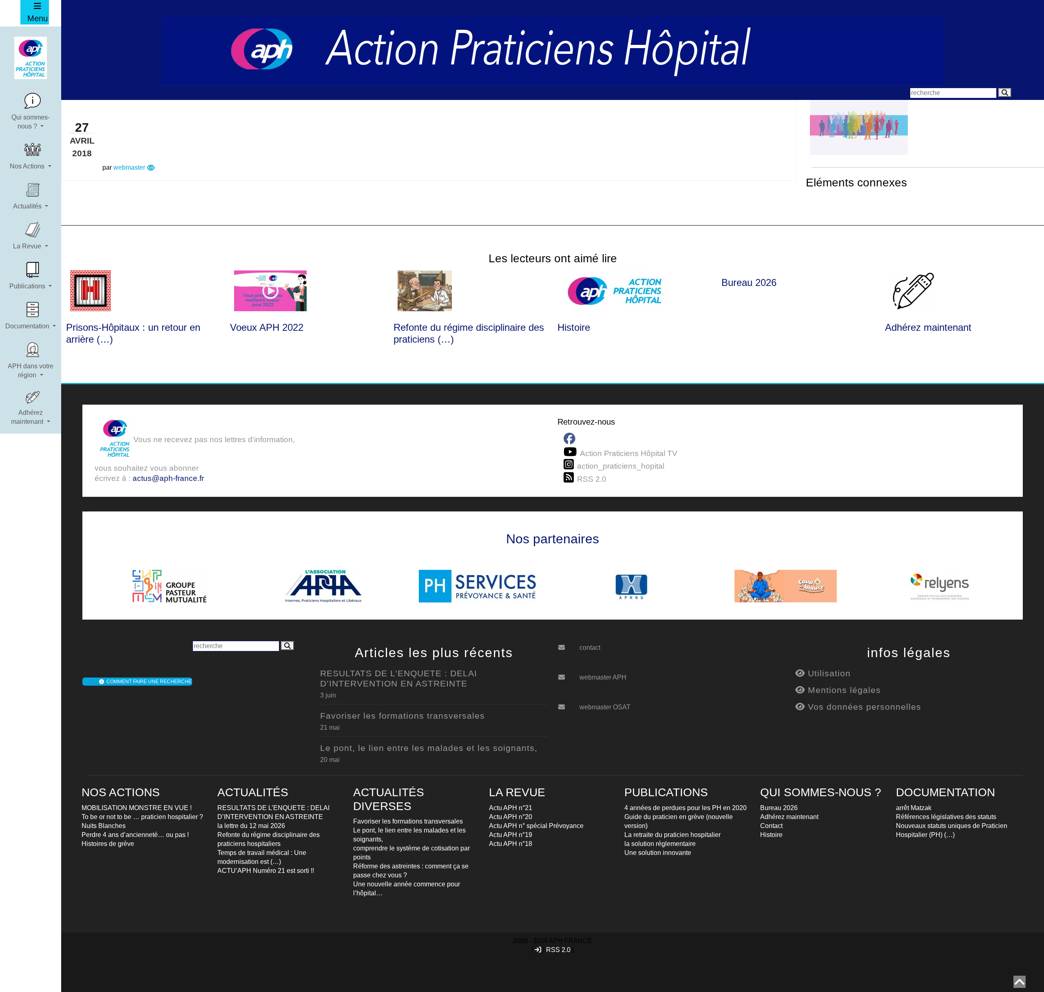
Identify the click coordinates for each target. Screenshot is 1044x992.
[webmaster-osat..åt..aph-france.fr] (567, 704)
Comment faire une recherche (148, 681)
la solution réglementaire (660, 843)
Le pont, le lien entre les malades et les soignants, (428, 748)
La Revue (28, 246)
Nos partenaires (552, 538)
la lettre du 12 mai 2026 (251, 825)
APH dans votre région (30, 371)
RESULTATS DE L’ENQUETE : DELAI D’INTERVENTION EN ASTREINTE (398, 678)
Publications (28, 286)
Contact (771, 825)
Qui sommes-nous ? (30, 122)
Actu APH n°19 (510, 834)
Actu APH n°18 (510, 843)
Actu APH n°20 (510, 816)
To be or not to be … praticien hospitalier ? (142, 816)
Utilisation (828, 673)
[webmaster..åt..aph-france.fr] (567, 674)
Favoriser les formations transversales (402, 715)
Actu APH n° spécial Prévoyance (536, 825)
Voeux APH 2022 (266, 327)
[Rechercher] (1004, 92)
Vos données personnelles (863, 706)
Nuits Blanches (104, 825)
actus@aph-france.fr (168, 478)
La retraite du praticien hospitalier (672, 834)
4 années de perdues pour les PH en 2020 (685, 807)
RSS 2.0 (558, 949)
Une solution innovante (657, 852)
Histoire (573, 327)
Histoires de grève (108, 843)
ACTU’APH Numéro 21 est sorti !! (265, 870)
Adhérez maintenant (28, 417)
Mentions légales (843, 690)
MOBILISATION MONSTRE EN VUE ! (137, 807)
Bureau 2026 (748, 282)
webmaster (129, 167)
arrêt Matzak (913, 807)
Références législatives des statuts (946, 816)
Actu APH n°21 (510, 807)
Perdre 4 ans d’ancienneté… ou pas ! (135, 834)
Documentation (28, 326)
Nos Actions (28, 166)
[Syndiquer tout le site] (570, 477)
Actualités (28, 206)
